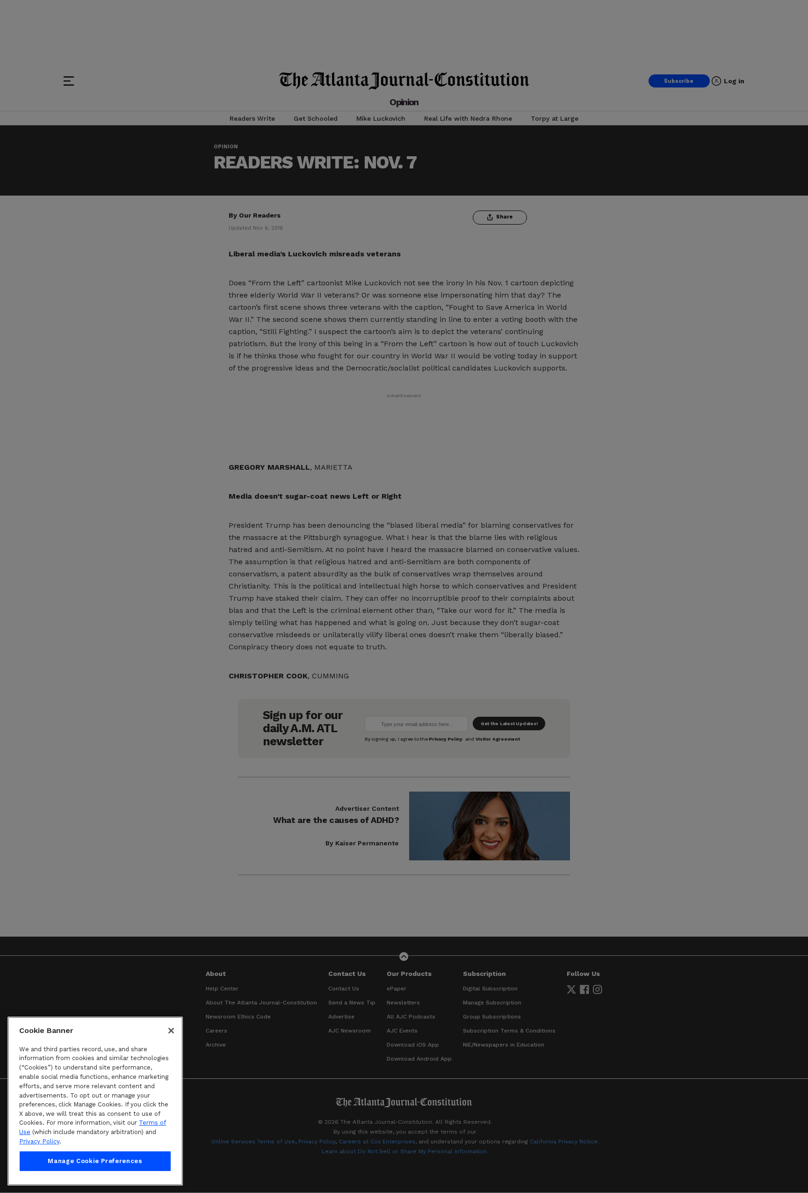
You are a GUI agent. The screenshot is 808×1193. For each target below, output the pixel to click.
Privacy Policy (39, 1141)
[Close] (171, 1030)
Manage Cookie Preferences (95, 1160)
